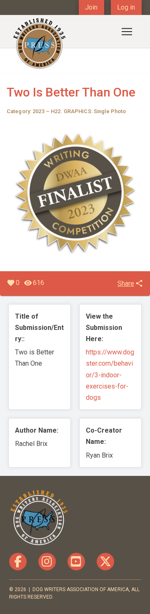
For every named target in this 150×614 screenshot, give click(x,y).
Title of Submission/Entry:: (39, 327)
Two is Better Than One (71, 92)
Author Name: (36, 430)
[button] (127, 32)
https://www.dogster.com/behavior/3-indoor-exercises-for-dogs (110, 374)
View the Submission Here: (104, 327)
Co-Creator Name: (104, 436)
